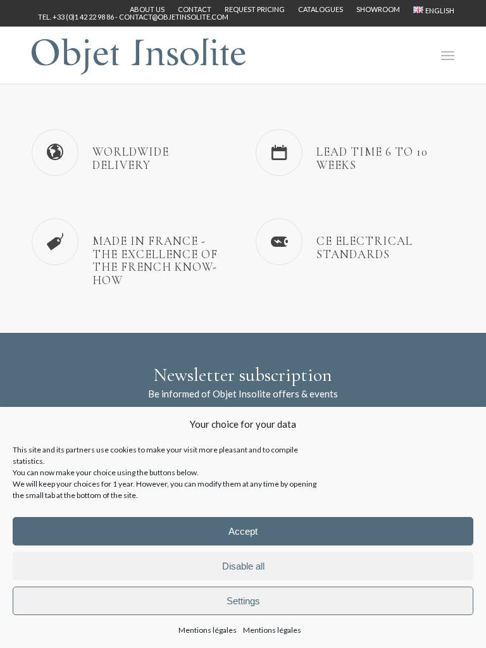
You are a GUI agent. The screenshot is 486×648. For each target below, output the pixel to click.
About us (147, 9)
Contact (194, 9)
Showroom (378, 9)
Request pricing (255, 9)
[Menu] (447, 55)
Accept (243, 531)
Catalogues (320, 9)
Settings (243, 600)
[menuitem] (147, 9)
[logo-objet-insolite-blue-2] (139, 55)
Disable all (243, 566)
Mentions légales (207, 630)
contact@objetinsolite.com (173, 17)
